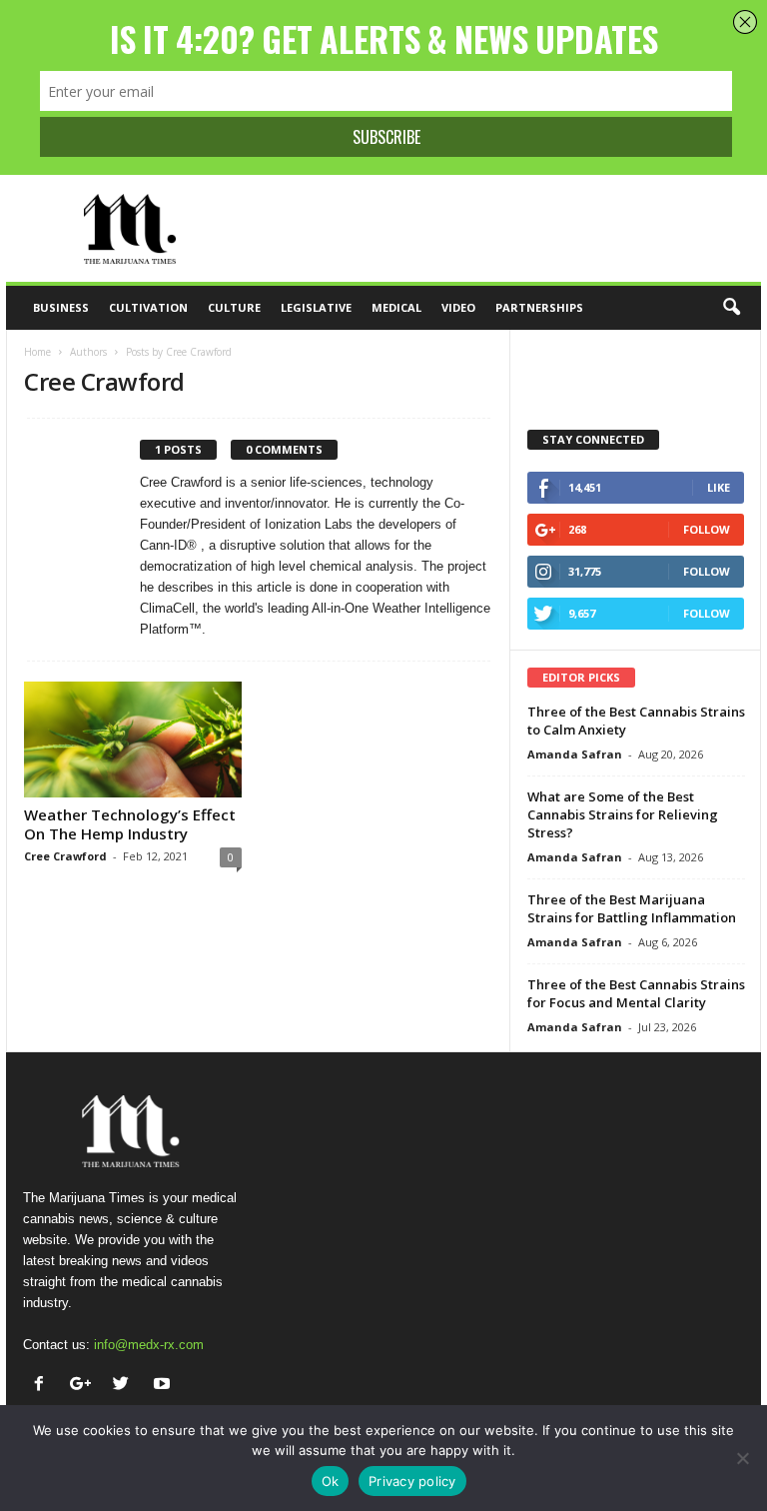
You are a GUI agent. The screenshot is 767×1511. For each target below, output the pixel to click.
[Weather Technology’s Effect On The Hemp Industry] (133, 739)
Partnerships (539, 307)
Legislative (316, 307)
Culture (234, 307)
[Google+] (84, 1385)
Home (37, 352)
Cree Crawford (65, 855)
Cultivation (148, 307)
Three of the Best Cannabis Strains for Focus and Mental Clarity (636, 993)
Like (718, 487)
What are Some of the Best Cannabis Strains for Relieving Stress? (622, 814)
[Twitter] (125, 1385)
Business (61, 307)
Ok (331, 1481)
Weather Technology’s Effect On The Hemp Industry (130, 823)
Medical (396, 307)
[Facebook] (43, 1385)
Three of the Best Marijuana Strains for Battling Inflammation (631, 908)
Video (458, 307)
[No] (742, 1458)
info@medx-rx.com (149, 1344)
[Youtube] (164, 1385)
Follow (706, 529)
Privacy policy (412, 1481)
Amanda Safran (574, 754)
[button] (731, 308)
